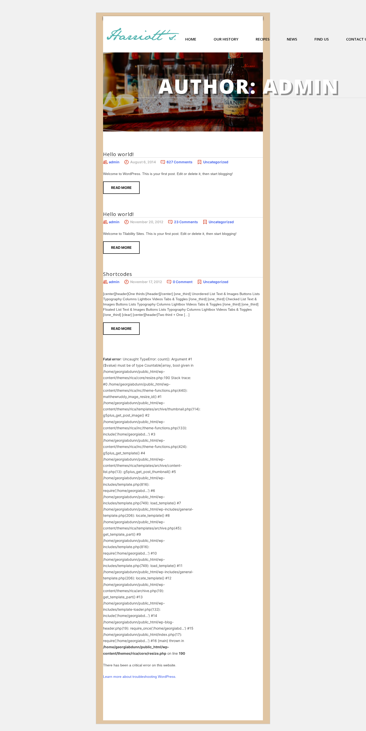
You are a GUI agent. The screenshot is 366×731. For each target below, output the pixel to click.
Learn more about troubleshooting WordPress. (139, 677)
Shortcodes (117, 274)
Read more (121, 187)
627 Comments (179, 162)
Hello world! (118, 154)
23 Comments (186, 222)
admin (114, 162)
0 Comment (182, 282)
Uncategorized (215, 162)
